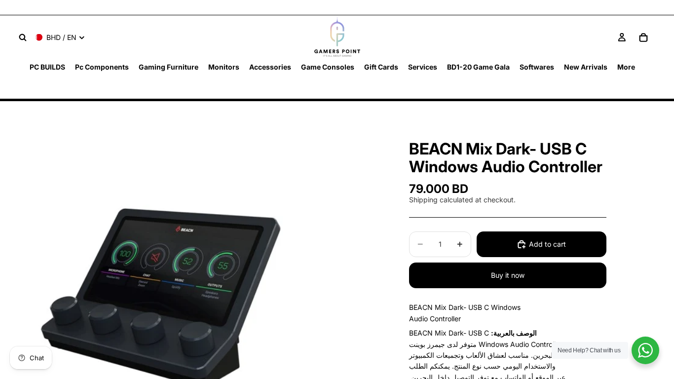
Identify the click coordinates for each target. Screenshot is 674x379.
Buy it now (507, 275)
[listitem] (626, 67)
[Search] (23, 37)
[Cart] (643, 37)
